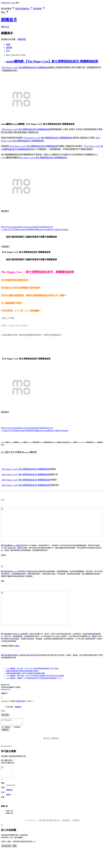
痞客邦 (18, 701)
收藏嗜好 (18, 707)
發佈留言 (5, 730)
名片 (8, 51)
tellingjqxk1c (5, 689)
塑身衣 (3, 555)
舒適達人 (16, 655)
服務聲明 (76, 820)
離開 (14, 846)
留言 (23, 701)
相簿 (8, 44)
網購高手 (9, 19)
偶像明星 (22, 39)
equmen (15, 571)
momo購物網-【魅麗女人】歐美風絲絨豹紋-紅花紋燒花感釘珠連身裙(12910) (33, 678)
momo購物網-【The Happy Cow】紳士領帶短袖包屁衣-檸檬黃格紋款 (52, 61)
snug (2, 499)
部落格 (9, 47)
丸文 (12, 634)
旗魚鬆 (91, 634)
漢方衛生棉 (31, 655)
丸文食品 (21, 634)
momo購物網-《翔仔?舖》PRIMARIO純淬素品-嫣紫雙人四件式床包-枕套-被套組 (35, 676)
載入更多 (5, 715)
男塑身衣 (30, 571)
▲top (3, 710)
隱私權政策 (66, 820)
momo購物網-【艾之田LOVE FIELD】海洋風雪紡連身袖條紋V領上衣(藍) (32, 668)
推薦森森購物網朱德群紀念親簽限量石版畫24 (22, 671)
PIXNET (33, 820)
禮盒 (17, 646)
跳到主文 (5, 27)
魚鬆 (2, 581)
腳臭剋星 (19, 545)
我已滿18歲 (6, 846)
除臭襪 (6, 545)
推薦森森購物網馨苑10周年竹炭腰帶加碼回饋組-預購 (25, 673)
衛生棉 (6, 655)
